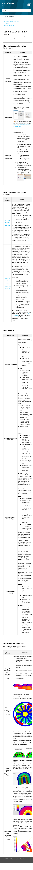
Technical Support (25, 861)
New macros (6, 23)
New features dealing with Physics (11, 21)
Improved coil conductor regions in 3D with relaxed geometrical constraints (7, 283)
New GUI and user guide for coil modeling (7, 223)
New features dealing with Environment (12, 19)
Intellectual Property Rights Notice (12, 861)
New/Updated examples (8, 25)
